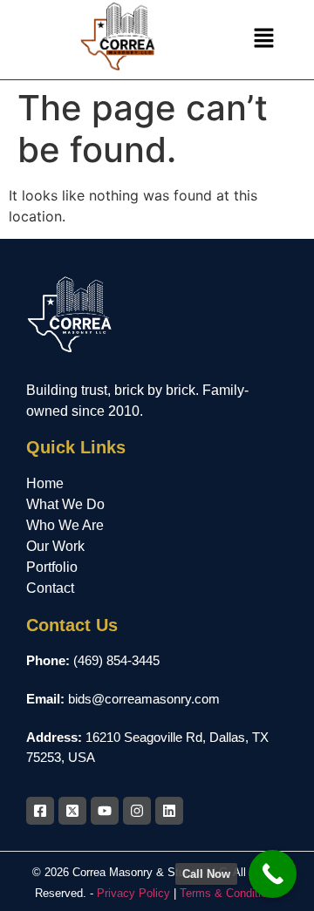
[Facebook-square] (40, 811)
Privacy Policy (133, 893)
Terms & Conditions (229, 893)
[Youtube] (105, 811)
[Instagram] (137, 811)
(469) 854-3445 (116, 660)
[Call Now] (273, 874)
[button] (263, 39)
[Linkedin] (169, 811)
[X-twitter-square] (72, 811)
